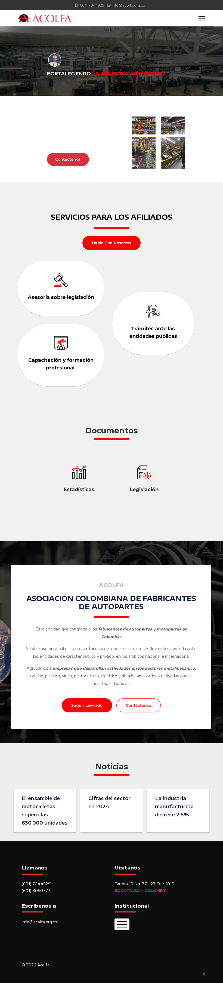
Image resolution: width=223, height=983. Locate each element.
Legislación (144, 489)
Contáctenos (138, 705)
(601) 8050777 (36, 890)
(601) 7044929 (91, 5)
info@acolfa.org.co (128, 5)
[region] (111, 104)
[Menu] (202, 18)
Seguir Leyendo (87, 705)
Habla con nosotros (111, 242)
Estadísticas (79, 489)
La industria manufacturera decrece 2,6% (174, 806)
